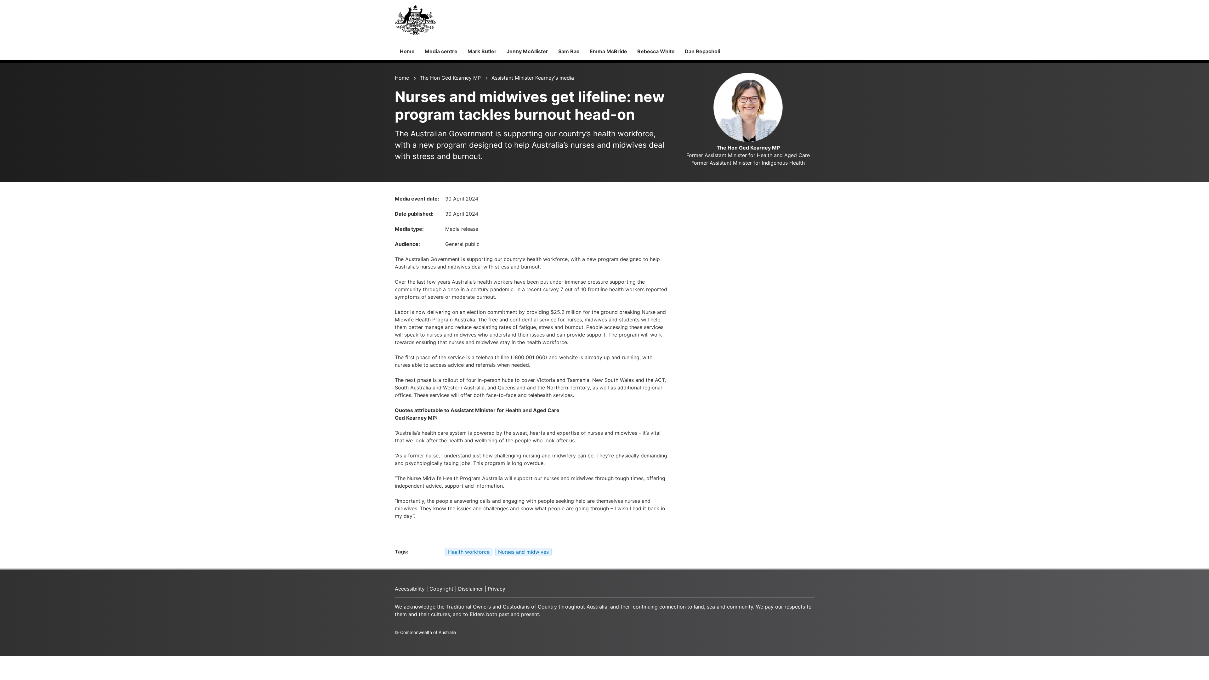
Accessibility (410, 589)
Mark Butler (482, 51)
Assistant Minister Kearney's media (532, 78)
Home (407, 51)
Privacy (496, 589)
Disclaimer (470, 589)
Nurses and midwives (523, 552)
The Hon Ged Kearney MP (450, 78)
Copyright (441, 589)
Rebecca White (656, 51)
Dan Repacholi (702, 51)
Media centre (441, 51)
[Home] (415, 20)
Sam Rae (569, 51)
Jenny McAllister (527, 51)
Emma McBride (608, 51)
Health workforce (469, 552)
